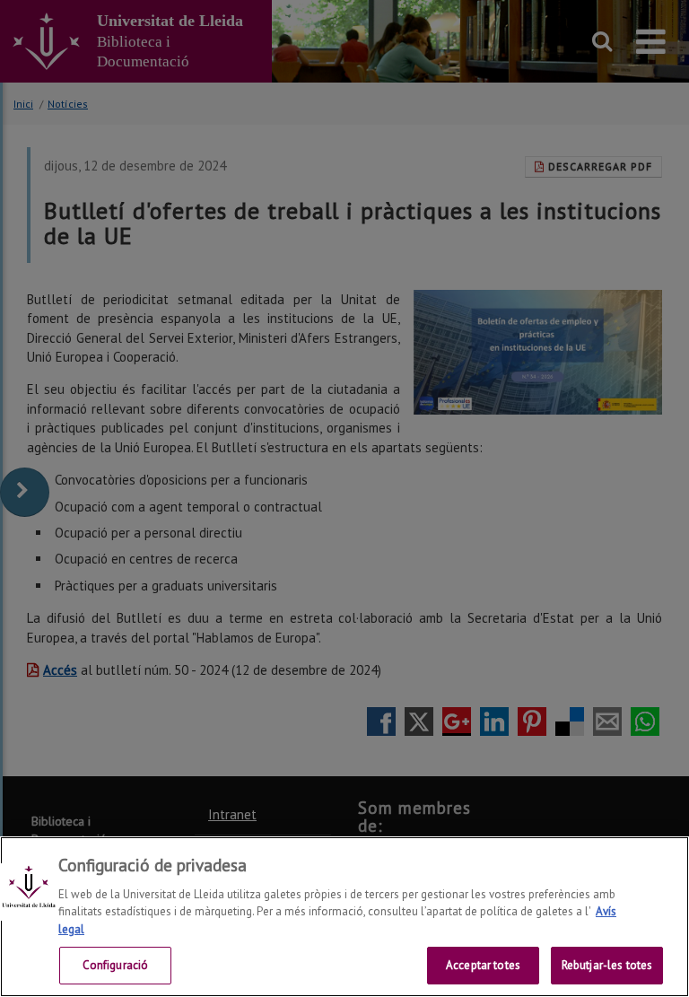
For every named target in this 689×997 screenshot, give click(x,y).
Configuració (116, 965)
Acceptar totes (483, 965)
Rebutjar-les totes (607, 965)
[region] (344, 916)
